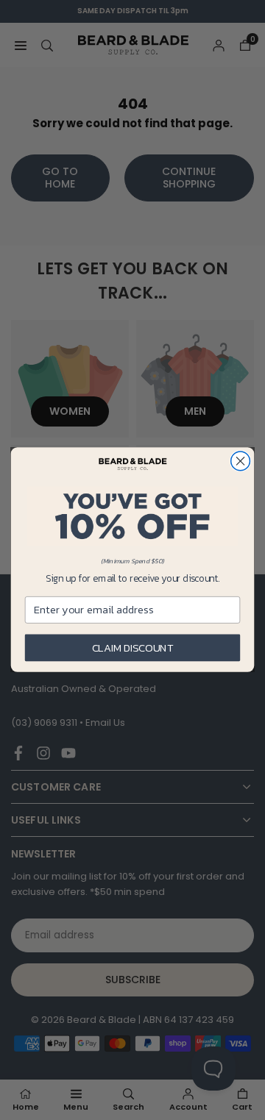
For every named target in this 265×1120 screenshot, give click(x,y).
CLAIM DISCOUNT (133, 648)
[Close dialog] (240, 461)
